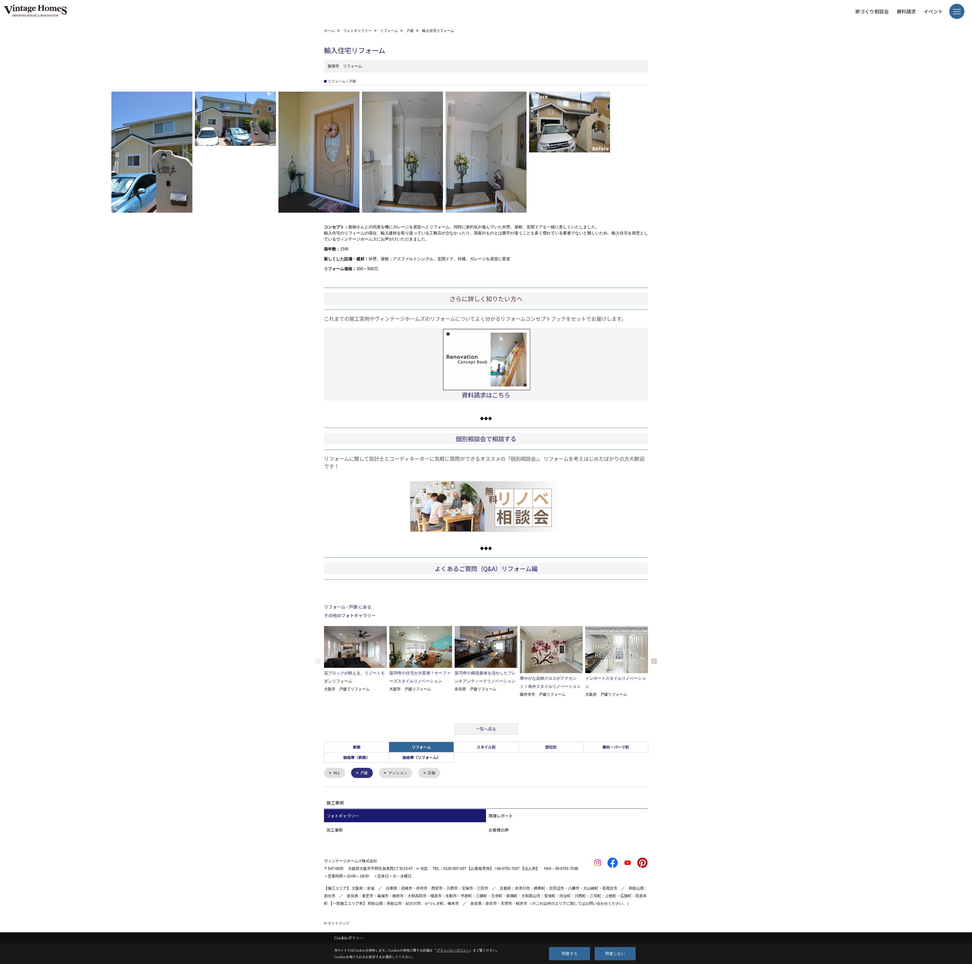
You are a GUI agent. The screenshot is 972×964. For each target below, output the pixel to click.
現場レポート (501, 816)
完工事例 (335, 830)
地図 (424, 868)
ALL (336, 773)
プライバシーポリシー (453, 950)
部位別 (551, 747)
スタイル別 (486, 747)
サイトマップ (338, 923)
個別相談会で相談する (486, 438)
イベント (933, 11)
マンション (397, 773)
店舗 (431, 773)
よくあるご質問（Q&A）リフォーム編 (486, 568)
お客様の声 (499, 830)
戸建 (364, 773)
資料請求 (906, 11)
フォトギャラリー (343, 816)
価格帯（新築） (356, 757)
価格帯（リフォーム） (421, 757)
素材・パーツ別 (615, 747)
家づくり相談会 (872, 11)
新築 (356, 747)
